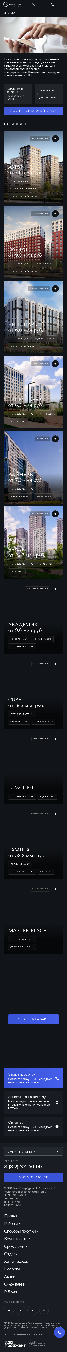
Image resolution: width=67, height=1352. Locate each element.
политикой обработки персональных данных (32, 389)
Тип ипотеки (11, 162)
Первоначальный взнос (17, 207)
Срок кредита (12, 223)
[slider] (13, 203)
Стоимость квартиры (16, 191)
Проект (8, 177)
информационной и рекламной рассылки (35, 400)
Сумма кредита (13, 239)
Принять (33, 1343)
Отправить (33, 371)
